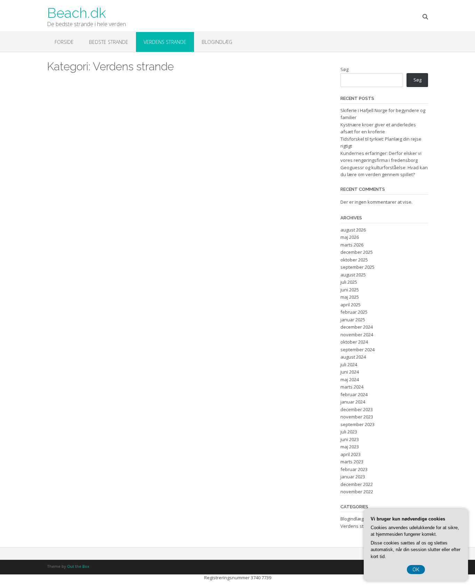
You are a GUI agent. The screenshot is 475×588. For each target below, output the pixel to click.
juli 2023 (348, 432)
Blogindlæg (217, 42)
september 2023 (357, 424)
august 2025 (353, 275)
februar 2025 (354, 312)
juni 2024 (349, 372)
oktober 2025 (354, 260)
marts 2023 (351, 461)
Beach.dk (76, 12)
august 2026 (353, 230)
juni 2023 (349, 439)
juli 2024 (348, 364)
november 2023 (356, 417)
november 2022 (356, 491)
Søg (344, 69)
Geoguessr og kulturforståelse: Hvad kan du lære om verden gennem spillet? (384, 171)
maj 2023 (349, 447)
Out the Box (78, 566)
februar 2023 (354, 469)
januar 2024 (352, 402)
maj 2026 (349, 237)
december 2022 (356, 484)
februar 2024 (354, 394)
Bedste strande (108, 42)
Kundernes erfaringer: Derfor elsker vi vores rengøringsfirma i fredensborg (380, 156)
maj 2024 (349, 379)
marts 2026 (351, 245)
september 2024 (357, 349)
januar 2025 (352, 319)
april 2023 (350, 454)
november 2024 (356, 334)
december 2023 (356, 409)
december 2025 (356, 252)
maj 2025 (349, 297)
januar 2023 (352, 476)
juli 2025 (348, 282)
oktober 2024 (354, 342)
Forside (64, 42)
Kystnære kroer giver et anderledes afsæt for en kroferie (378, 128)
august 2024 (353, 357)
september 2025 (357, 267)
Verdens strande (165, 42)
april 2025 (350, 304)
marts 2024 (351, 387)
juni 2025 (349, 290)
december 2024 (356, 327)
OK (415, 569)
